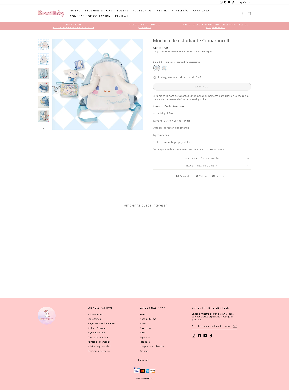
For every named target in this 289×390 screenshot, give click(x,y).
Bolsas (122, 10)
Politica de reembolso (99, 341)
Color (176, 62)
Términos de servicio (99, 351)
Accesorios (142, 10)
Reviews (121, 16)
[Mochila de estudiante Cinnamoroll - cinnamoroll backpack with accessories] (61, 276)
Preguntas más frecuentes (102, 323)
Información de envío (202, 158)
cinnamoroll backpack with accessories (157, 68)
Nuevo (75, 10)
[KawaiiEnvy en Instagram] (193, 335)
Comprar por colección (90, 16)
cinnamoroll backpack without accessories (164, 68)
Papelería (180, 10)
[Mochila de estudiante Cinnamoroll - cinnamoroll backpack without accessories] (65, 276)
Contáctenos (94, 318)
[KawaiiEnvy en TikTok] (211, 335)
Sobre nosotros (96, 314)
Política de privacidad (99, 346)
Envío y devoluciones (99, 337)
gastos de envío (165, 51)
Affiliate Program (97, 328)
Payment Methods (97, 332)
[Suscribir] (235, 326)
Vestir (162, 10)
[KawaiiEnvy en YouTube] (205, 335)
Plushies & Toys (98, 10)
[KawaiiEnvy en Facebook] (199, 335)
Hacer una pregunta (202, 165)
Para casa (201, 10)
